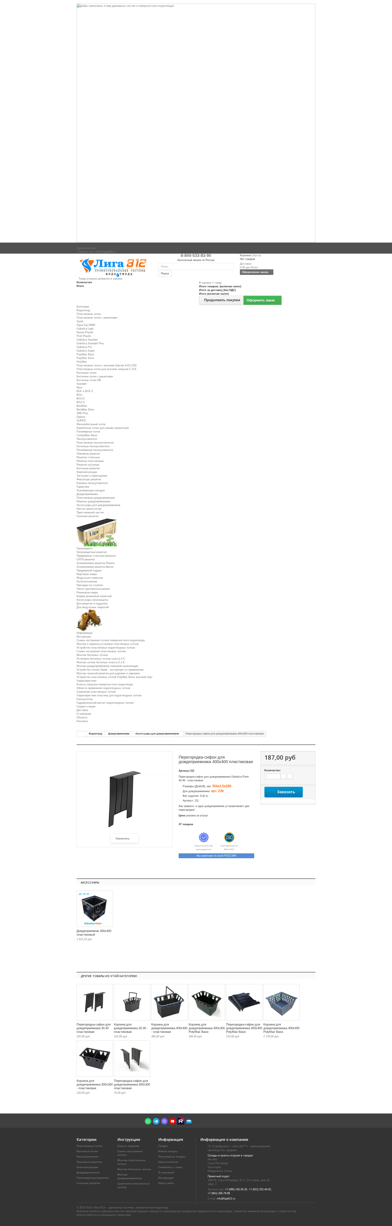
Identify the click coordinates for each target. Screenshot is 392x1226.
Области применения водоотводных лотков (103, 688)
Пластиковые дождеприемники (96, 497)
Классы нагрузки (128, 1146)
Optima (81, 416)
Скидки (163, 1146)
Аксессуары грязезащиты (92, 599)
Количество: (272, 770)
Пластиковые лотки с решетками (97, 317)
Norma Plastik (85, 332)
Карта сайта (166, 1183)
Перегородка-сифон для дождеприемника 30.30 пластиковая (94, 1028)
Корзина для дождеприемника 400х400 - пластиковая (169, 1028)
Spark (80, 321)
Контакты (82, 721)
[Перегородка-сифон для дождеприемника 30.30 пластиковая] (95, 1002)
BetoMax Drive (85, 409)
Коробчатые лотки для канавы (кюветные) (103, 427)
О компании (84, 713)
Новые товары (168, 1151)
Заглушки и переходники (92, 475)
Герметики (83, 486)
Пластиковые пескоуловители (95, 442)
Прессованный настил (90, 512)
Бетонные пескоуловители (93, 446)
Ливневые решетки (88, 453)
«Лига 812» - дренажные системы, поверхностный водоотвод (130, 1207)
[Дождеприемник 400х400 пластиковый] (95, 909)
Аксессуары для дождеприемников (98, 505)
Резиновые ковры (87, 592)
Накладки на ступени (90, 585)
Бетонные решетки (88, 468)
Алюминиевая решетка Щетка (95, 566)
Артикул (184, 770)
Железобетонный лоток (91, 424)
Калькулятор (84, 699)
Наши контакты (168, 1162)
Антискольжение (87, 581)
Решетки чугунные (88, 464)
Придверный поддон (89, 570)
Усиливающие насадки (91, 490)
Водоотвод (83, 310)
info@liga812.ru (226, 1198)
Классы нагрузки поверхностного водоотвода (105, 684)
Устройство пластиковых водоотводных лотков (106, 647)
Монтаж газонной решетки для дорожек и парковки (108, 673)
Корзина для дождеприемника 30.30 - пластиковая (131, 1028)
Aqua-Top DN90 (86, 325)
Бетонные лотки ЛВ (89, 380)
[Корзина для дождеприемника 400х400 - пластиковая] (169, 1002)
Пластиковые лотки (89, 313)
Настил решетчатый (89, 508)
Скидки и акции (86, 706)
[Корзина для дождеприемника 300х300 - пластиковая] (95, 1058)
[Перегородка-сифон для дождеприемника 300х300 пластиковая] (132, 1058)
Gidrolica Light (85, 328)
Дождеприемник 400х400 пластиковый (94, 932)
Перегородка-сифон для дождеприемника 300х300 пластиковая (132, 1084)
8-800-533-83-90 (196, 255)
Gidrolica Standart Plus (90, 343)
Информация (84, 632)
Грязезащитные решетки (92, 552)
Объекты (82, 717)
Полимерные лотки (88, 431)
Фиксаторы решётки (89, 479)
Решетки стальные (88, 457)
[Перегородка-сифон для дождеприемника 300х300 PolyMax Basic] (244, 1002)
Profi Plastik (84, 336)
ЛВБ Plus (82, 413)
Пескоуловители (87, 438)
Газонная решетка (88, 516)
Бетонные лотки (86, 372)
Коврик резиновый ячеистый (94, 596)
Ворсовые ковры (87, 574)
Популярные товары (172, 1156)
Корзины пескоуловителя (92, 483)
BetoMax (82, 405)
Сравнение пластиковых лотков (96, 691)
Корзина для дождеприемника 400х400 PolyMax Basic (281, 1028)
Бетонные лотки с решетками (95, 376)
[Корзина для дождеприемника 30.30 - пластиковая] (132, 1002)
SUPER (81, 420)
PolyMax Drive (85, 358)
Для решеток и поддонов (92, 603)
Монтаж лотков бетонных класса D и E (101, 662)
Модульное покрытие (90, 577)
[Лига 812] (114, 267)
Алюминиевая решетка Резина (95, 563)
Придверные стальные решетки (96, 555)
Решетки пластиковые (90, 461)
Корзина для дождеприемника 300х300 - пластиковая (95, 1084)
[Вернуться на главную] (81, 734)
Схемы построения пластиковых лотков (101, 651)
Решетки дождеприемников (93, 501)
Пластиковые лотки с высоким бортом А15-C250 (106, 365)
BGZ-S (81, 402)
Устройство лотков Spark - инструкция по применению (110, 669)
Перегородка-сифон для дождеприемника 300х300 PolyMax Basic (244, 1028)
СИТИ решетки (86, 559)
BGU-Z (81, 398)
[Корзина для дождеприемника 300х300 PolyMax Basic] (207, 1002)
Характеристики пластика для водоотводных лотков (109, 695)
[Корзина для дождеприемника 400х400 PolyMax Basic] (281, 1002)
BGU (79, 394)
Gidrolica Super (86, 350)
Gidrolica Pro (84, 347)
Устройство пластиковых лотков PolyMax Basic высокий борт (115, 677)
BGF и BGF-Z (85, 391)
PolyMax (82, 361)
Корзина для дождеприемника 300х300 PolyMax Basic (207, 1028)
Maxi (79, 387)
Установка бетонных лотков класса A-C (101, 658)
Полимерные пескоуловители (95, 449)
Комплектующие (87, 472)
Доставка (82, 710)
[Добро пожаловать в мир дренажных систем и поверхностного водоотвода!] (196, 123)
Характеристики (86, 680)
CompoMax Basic (87, 435)
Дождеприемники (87, 494)
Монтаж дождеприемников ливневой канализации (107, 666)
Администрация (86, 248)
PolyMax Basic (86, 354)
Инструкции (84, 636)
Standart (82, 383)
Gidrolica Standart (87, 339)
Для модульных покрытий (93, 607)
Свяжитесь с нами (170, 1167)
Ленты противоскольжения (93, 588)
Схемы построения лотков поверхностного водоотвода (111, 640)
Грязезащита (84, 548)
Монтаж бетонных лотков (92, 654)
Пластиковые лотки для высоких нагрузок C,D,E (107, 369)
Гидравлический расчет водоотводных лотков (105, 702)
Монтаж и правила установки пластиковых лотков (108, 643)
